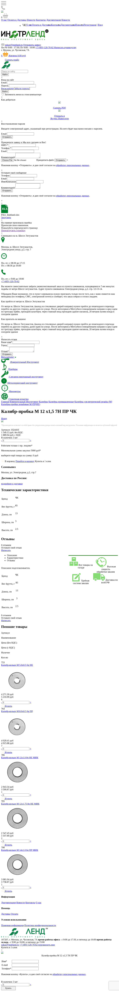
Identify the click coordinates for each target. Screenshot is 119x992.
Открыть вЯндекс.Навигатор (59, 117)
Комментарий (8, 157)
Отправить (60, 160)
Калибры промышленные (61, 401)
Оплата (14, 914)
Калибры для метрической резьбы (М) (93, 401)
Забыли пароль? (22, 88)
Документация (53, 20)
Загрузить (6, 217)
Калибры (43, 401)
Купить (8, 988)
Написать (6, 550)
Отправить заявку (32, 45)
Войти (5, 91)
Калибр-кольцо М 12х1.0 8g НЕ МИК (19, 757)
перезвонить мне (46, 945)
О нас (4, 20)
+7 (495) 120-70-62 (28, 945)
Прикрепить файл (45, 160)
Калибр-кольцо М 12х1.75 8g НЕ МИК (20, 804)
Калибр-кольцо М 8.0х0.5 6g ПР (17, 711)
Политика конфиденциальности (40, 925)
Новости (31, 20)
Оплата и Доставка (16, 20)
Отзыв (5, 351)
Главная (5, 401)
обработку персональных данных (72, 165)
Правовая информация (12, 925)
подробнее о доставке (12, 484)
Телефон (6, 148)
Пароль (4, 85)
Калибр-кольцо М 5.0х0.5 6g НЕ (17, 665)
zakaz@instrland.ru (14, 45)
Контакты (41, 20)
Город (4, 345)
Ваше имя (6, 342)
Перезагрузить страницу (13, 230)
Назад (4, 418)
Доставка (5, 914)
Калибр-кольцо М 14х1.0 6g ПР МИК (19, 850)
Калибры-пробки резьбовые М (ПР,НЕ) (20, 404)
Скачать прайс (12, 60)
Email (4, 82)
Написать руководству (65, 47)
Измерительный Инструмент (24, 401)
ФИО (4, 145)
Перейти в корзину (25, 461)
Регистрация (90, 25)
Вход (100, 25)
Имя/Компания (8, 181)
